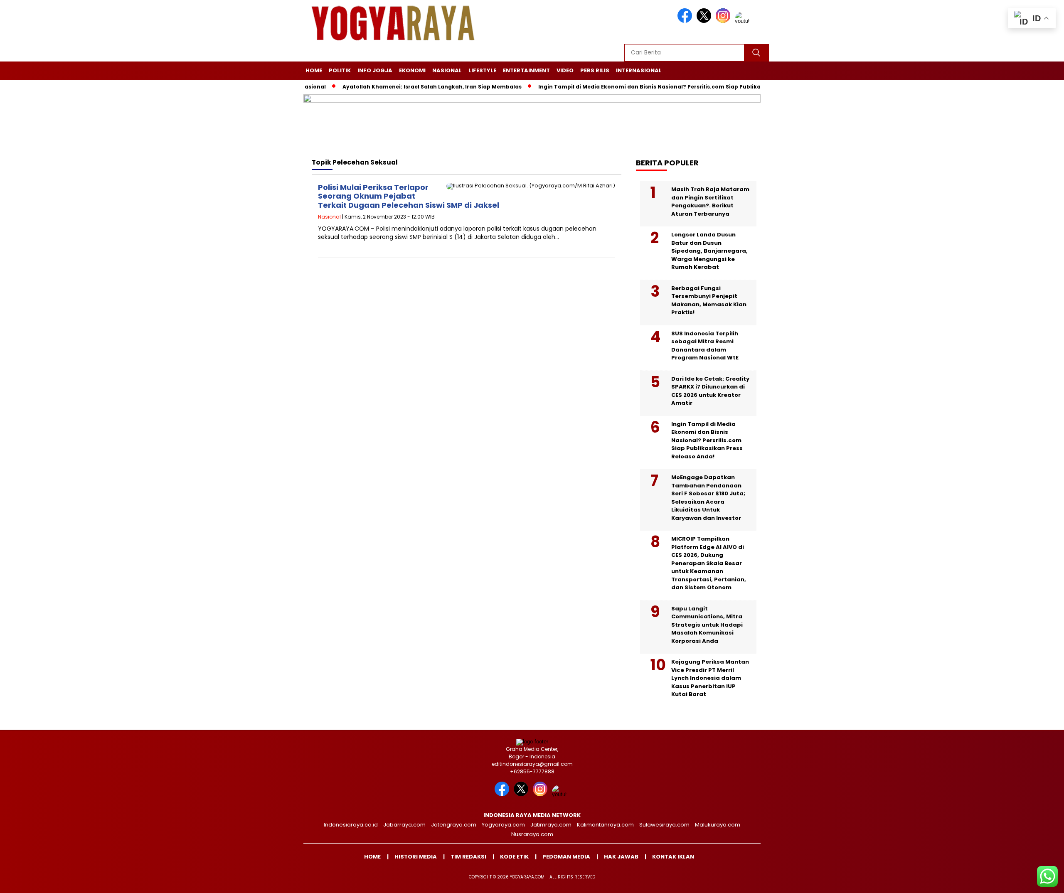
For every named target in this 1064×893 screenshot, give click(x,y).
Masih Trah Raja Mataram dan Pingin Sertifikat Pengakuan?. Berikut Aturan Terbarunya (710, 201)
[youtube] (743, 21)
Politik (340, 70)
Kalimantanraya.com (605, 825)
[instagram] (724, 21)
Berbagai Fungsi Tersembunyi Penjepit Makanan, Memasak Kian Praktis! (708, 300)
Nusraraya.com (532, 834)
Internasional (639, 70)
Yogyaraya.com (503, 825)
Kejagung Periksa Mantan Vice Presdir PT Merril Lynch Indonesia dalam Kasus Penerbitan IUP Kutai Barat (710, 678)
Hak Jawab (621, 857)
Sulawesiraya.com (664, 825)
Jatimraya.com (550, 825)
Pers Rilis (594, 70)
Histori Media (415, 857)
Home (313, 70)
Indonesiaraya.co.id (351, 825)
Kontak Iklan (673, 857)
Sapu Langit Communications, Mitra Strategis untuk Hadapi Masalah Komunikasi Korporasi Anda (707, 625)
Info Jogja (374, 70)
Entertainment (526, 70)
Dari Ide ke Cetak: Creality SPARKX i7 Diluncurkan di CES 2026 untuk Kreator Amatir (710, 391)
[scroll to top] (1025, 880)
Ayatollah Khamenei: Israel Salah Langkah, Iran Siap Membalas (408, 86)
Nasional (447, 70)
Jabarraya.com (404, 825)
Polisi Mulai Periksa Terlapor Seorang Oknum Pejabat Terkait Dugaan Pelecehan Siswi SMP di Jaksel (408, 196)
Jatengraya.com (453, 825)
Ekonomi (412, 70)
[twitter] (705, 21)
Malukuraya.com (717, 825)
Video (565, 70)
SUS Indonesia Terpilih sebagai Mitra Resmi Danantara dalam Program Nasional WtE (705, 346)
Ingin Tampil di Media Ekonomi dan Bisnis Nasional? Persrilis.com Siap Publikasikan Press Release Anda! (662, 86)
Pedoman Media (566, 857)
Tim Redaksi (468, 857)
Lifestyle (482, 70)
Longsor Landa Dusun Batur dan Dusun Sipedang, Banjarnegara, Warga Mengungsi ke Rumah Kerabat (709, 251)
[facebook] (686, 21)
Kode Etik (514, 857)
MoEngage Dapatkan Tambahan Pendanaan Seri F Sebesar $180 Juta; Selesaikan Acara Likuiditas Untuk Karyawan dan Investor (708, 497)
